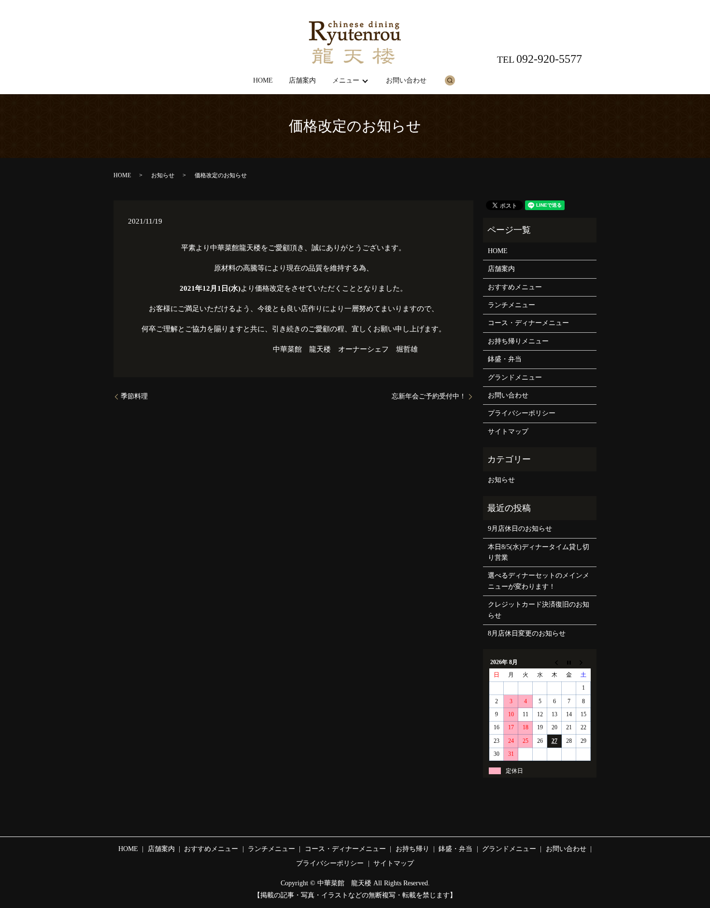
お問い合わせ (406, 80)
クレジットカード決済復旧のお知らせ (538, 610)
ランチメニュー (511, 305)
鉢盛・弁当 (505, 359)
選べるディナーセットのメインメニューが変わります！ (538, 581)
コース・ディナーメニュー (528, 322)
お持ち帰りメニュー (518, 341)
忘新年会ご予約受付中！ (429, 396)
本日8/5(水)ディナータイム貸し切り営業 (538, 552)
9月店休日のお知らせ (520, 528)
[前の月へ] (554, 662)
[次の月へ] (583, 662)
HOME (263, 80)
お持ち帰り (412, 848)
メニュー (345, 80)
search (449, 80)
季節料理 (134, 396)
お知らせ (162, 175)
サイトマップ (508, 431)
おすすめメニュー (515, 287)
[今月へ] (569, 662)
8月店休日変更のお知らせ (527, 633)
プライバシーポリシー (521, 413)
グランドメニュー (515, 377)
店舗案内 (302, 80)
